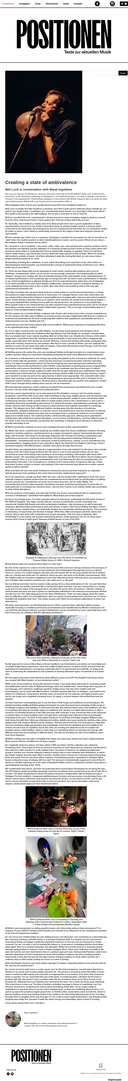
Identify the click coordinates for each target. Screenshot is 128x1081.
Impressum (114, 1079)
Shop (66, 3)
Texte (38, 3)
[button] (124, 3)
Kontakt (78, 3)
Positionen (8, 3)
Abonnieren (52, 3)
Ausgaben (24, 3)
